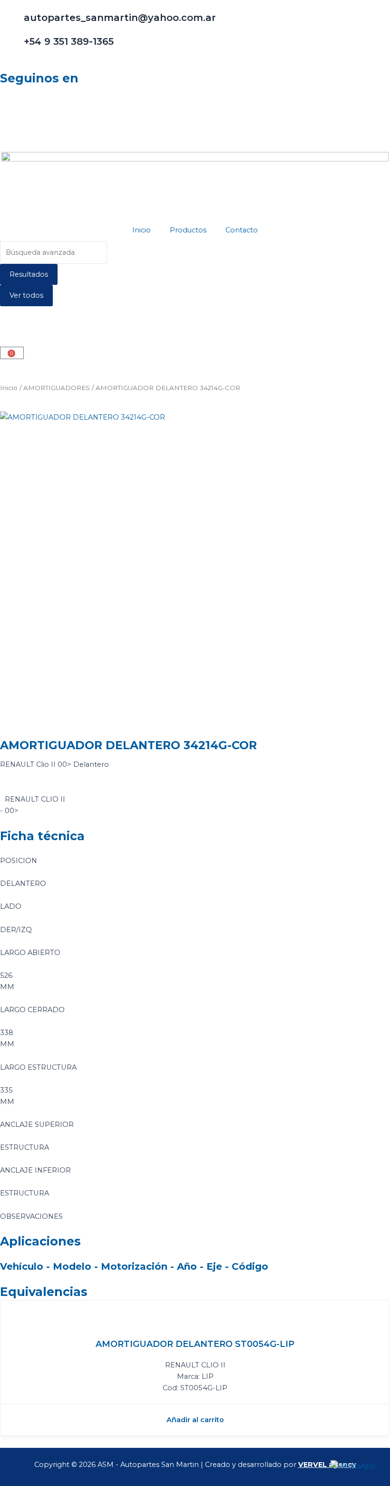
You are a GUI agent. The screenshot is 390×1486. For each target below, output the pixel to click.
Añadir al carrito (195, 1420)
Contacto (241, 230)
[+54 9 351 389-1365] (12, 47)
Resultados (29, 274)
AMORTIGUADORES (56, 388)
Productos (188, 230)
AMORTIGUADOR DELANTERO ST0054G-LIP (195, 1344)
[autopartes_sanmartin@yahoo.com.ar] (12, 23)
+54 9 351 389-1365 (69, 41)
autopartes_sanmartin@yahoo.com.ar (120, 17)
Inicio (141, 230)
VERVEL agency (327, 1464)
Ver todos (26, 295)
